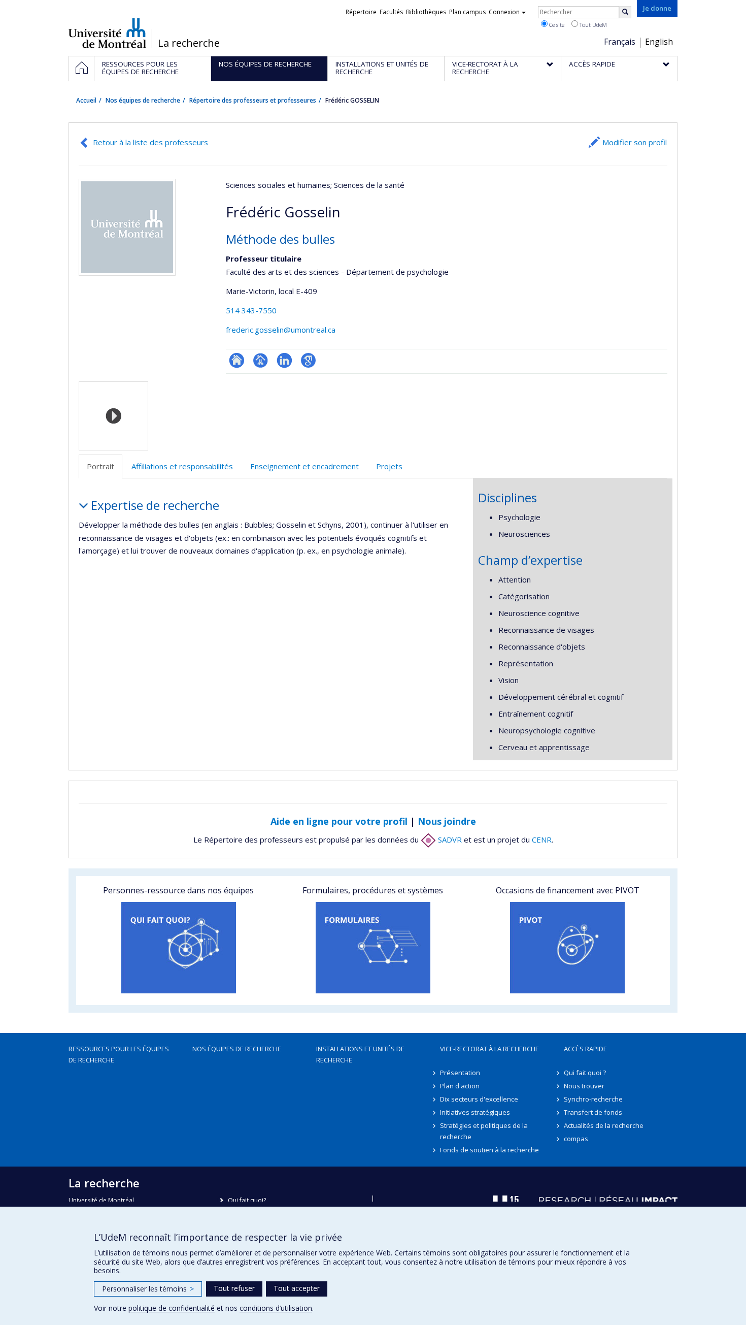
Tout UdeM (592, 24)
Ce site (556, 24)
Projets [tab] (389, 466)
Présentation (460, 1072)
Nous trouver (584, 1085)
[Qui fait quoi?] (178, 947)
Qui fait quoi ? (585, 1072)
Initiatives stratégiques (475, 1112)
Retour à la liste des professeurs (150, 142)
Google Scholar (308, 360)
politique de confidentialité (171, 1308)
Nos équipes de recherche (143, 100)
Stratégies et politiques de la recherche (484, 1131)
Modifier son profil (634, 142)
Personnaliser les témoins (148, 1289)
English (659, 41)
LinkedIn (284, 360)
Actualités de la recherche (603, 1125)
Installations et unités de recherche (360, 1054)
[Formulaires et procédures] (373, 947)
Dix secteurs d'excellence (479, 1099)
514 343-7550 (251, 310)
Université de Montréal (107, 33)
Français (619, 41)
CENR (542, 839)
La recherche (189, 43)
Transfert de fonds (593, 1112)
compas (576, 1138)
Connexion (504, 12)
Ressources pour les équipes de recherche (119, 1054)
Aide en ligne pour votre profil (339, 821)
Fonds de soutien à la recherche (489, 1149)
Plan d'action (460, 1085)
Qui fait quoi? (247, 1200)
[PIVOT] (568, 947)
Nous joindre (447, 821)
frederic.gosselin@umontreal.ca (280, 330)
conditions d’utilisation (276, 1308)
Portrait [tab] (100, 466)
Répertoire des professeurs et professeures (252, 100)
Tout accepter (297, 1288)
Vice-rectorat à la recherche (489, 1048)
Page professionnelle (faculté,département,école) (260, 360)
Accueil (86, 100)
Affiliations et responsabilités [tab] (182, 466)
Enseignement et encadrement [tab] (304, 466)
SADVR (449, 839)
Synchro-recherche (593, 1099)
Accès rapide (585, 1048)
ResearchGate (237, 360)
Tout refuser (234, 1288)
